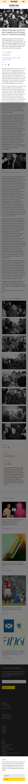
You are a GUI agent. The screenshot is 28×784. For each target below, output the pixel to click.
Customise (6, 775)
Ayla (5, 467)
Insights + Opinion (6, 714)
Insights (4, 750)
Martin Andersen (17, 72)
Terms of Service (6, 747)
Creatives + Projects (6, 715)
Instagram (4, 726)
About (3, 740)
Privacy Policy (5, 746)
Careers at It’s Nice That (7, 744)
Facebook (4, 730)
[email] (8, 64)
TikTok (3, 727)
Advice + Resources (6, 717)
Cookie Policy (5, 755)
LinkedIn (4, 728)
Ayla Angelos (8, 52)
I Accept (6, 779)
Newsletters (5, 751)
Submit (3, 742)
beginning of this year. (7, 73)
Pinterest (4, 733)
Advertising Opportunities (8, 748)
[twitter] (5, 64)
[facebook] (2, 64)
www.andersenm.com (9, 456)
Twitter (3, 731)
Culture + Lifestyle (6, 718)
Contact (4, 743)
